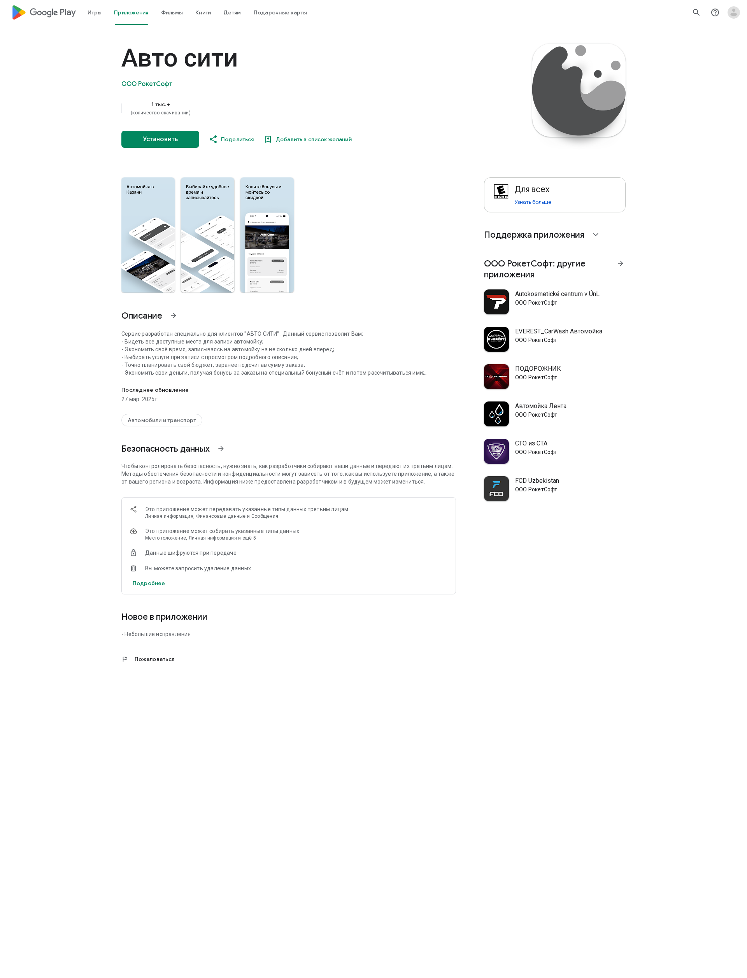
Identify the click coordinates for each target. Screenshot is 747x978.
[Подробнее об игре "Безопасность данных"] (221, 448)
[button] (148, 235)
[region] (277, 108)
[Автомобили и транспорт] (161, 420)
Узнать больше (533, 201)
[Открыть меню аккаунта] (733, 12)
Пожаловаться (147, 659)
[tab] (94, 12)
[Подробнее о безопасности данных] (149, 583)
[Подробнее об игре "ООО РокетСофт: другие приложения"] (620, 263)
